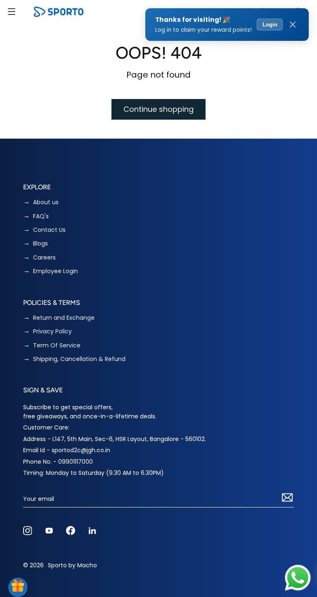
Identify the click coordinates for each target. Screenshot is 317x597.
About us (46, 202)
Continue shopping (158, 109)
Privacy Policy (52, 331)
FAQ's (41, 216)
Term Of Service (56, 345)
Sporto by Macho (72, 565)
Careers (44, 258)
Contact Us (49, 230)
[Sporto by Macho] (58, 12)
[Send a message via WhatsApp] (298, 578)
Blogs (40, 244)
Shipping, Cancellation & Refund (79, 359)
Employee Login (55, 271)
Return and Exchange (64, 318)
